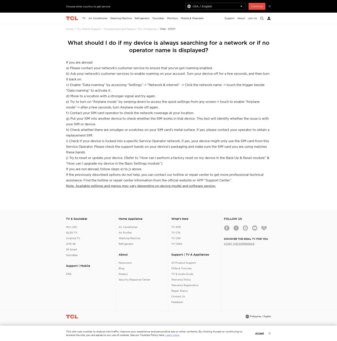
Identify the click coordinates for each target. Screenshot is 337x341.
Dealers (123, 274)
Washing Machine (129, 238)
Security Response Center (134, 279)
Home (69, 29)
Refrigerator (126, 243)
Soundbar (72, 255)
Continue (257, 6)
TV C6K (176, 238)
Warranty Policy (181, 279)
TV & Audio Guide (182, 274)
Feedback (177, 302)
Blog (121, 268)
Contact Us (178, 296)
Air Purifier (125, 232)
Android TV (73, 238)
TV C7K (175, 232)
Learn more (172, 335)
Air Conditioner (128, 227)
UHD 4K (71, 243)
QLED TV (71, 232)
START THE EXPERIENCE (239, 243)
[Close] (269, 333)
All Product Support (183, 262)
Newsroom (125, 262)
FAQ (68, 274)
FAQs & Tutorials (181, 268)
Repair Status (179, 290)
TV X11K (176, 227)
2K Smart (71, 249)
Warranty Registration (185, 285)
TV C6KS (176, 243)
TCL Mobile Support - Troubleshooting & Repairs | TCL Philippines (117, 29)
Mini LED (71, 227)
